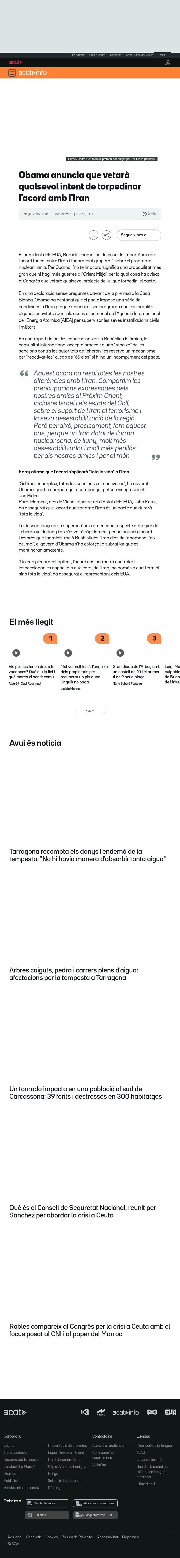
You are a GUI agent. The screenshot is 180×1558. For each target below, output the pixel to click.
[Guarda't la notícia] (93, 235)
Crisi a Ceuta (97, 55)
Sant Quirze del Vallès (139, 55)
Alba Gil (14, 683)
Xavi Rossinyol (31, 683)
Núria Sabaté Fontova (127, 683)
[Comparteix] (106, 235)
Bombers (115, 55)
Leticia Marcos (71, 688)
